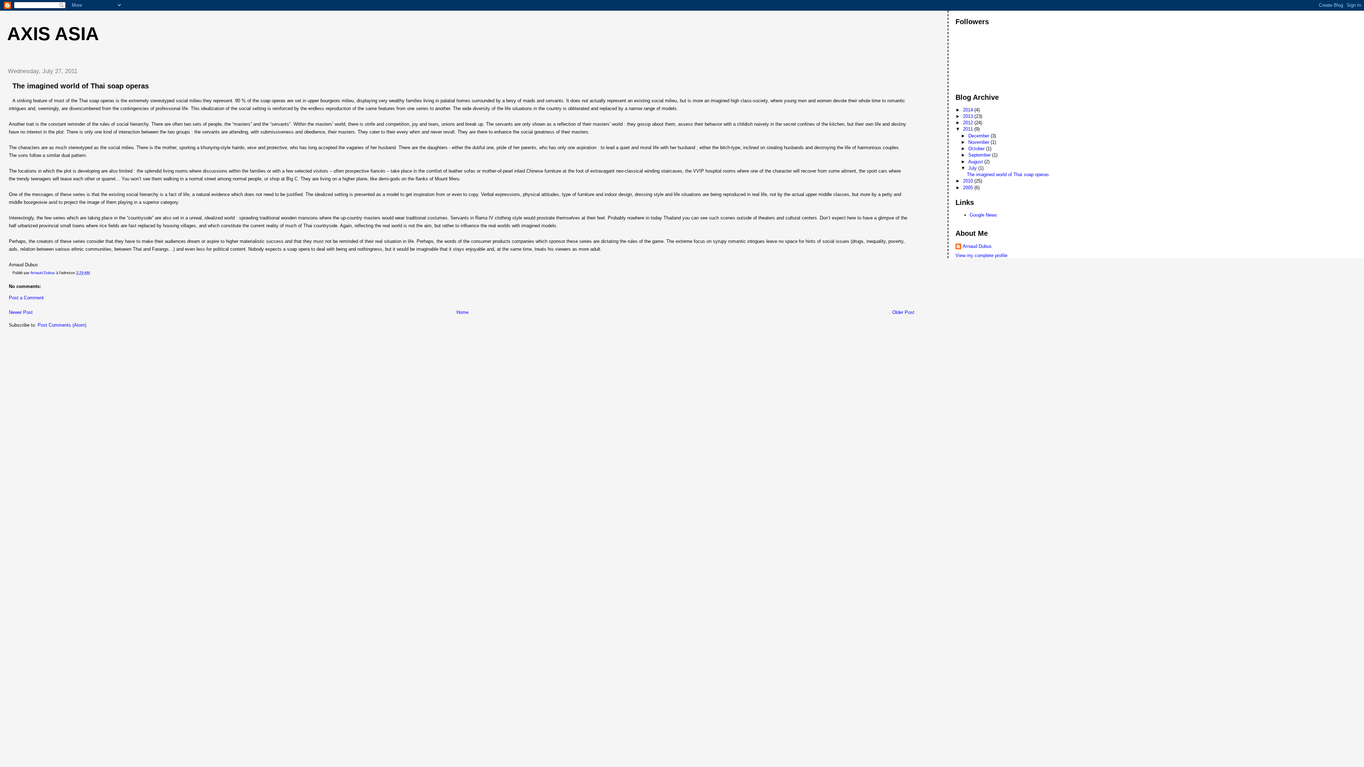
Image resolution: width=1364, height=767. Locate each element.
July (973, 168)
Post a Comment (26, 297)
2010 (968, 181)
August (976, 161)
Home (462, 312)
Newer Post (21, 312)
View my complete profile (981, 255)
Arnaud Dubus (977, 246)
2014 (968, 110)
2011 (968, 129)
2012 (968, 122)
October (977, 148)
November (979, 142)
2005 (968, 187)
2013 (968, 116)
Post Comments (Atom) (62, 325)
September (980, 155)
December (979, 135)
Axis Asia (53, 33)
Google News (983, 215)
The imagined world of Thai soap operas (1008, 174)
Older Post (903, 312)
